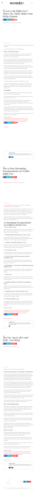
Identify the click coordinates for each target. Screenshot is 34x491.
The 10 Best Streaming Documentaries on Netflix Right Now (16, 171)
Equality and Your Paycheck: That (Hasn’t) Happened (13, 454)
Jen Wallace (8, 175)
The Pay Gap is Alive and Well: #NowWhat (15, 339)
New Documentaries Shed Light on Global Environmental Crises (15, 312)
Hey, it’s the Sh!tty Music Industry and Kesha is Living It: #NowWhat (16, 119)
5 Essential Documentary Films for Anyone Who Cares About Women (16, 311)
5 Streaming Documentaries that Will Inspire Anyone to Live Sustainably (17, 310)
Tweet (9, 19)
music (6, 45)
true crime (18, 216)
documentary (7, 318)
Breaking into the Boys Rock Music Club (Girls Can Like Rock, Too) (15, 118)
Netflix (11, 318)
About (8, 479)
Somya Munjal (6, 406)
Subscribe (8, 482)
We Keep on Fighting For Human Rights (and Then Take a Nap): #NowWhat (17, 451)
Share (5, 19)
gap (7, 369)
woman (17, 424)
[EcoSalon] (17, 2)
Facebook (27, 447)
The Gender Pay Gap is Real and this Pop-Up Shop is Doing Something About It (18, 453)
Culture (4, 9)
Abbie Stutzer (9, 18)
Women (28, 409)
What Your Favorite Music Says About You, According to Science (15, 121)
